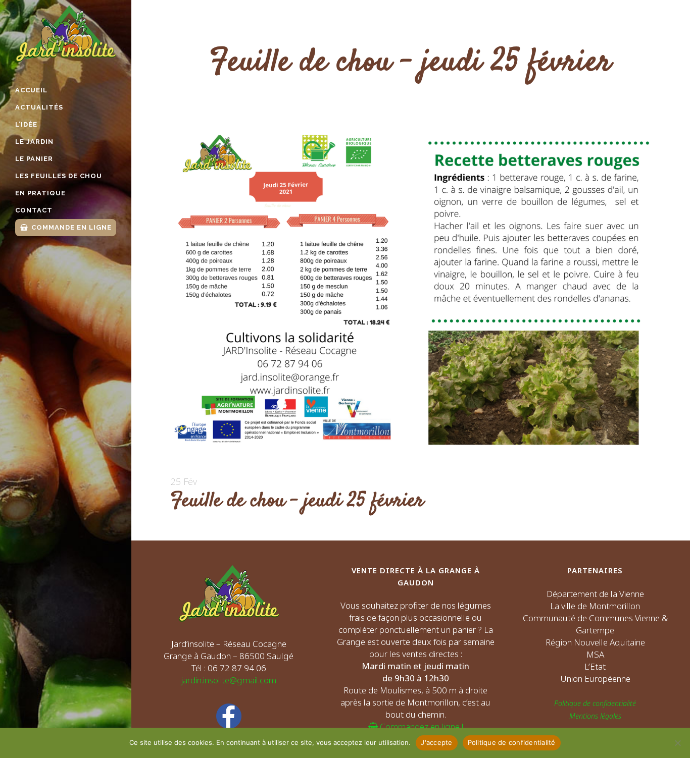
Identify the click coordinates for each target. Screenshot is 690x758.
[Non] (677, 743)
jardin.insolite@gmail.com (228, 680)
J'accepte (436, 742)
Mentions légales (595, 716)
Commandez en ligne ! (420, 726)
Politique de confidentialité (595, 703)
